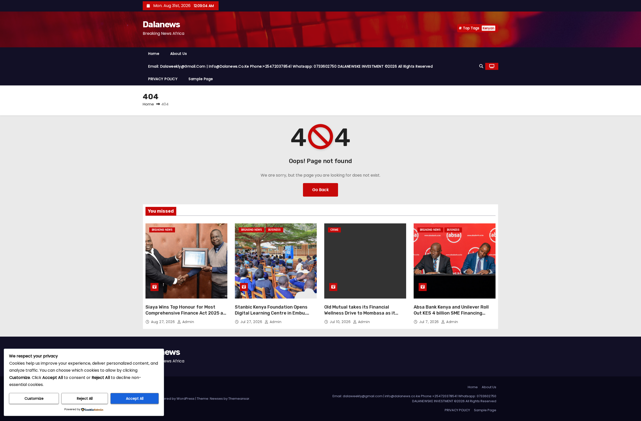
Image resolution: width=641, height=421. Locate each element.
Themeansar (238, 398)
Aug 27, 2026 (163, 321)
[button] (481, 66)
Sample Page (201, 78)
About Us (178, 53)
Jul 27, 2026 (251, 321)
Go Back (320, 190)
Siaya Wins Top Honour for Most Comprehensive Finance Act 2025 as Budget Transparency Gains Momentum (185, 316)
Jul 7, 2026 (429, 321)
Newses (216, 398)
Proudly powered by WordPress (169, 398)
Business (274, 230)
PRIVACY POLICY (163, 78)
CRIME (334, 230)
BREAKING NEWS (162, 230)
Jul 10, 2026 (341, 321)
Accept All (134, 398)
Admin (187, 321)
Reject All (85, 398)
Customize (34, 398)
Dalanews (161, 24)
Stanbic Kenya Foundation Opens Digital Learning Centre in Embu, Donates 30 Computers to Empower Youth (274, 316)
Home (153, 53)
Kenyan (488, 28)
